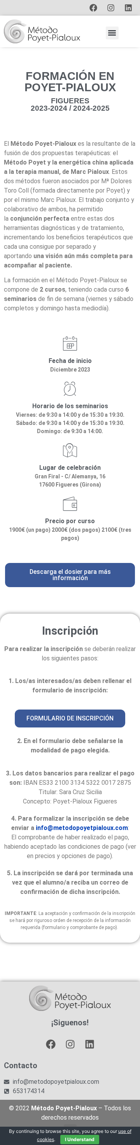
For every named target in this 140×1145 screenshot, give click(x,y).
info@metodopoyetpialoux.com (82, 828)
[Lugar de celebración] (70, 450)
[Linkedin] (128, 8)
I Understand (79, 1139)
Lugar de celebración (70, 467)
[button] (112, 33)
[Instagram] (111, 8)
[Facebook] (93, 8)
